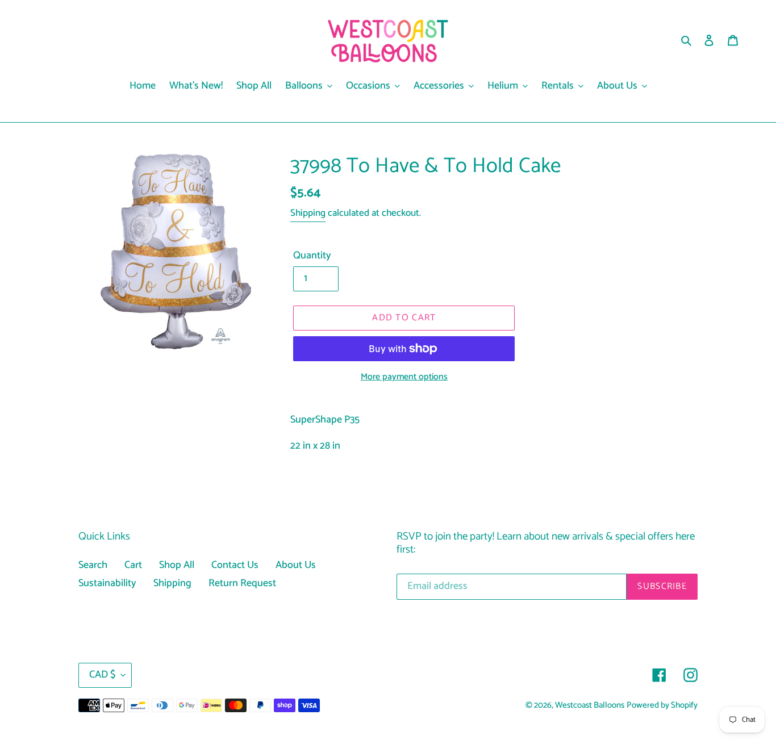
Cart (133, 565)
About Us (296, 565)
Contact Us (234, 565)
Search (92, 565)
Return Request (242, 583)
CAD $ (102, 674)
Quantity (312, 256)
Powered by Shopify (662, 705)
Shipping (308, 213)
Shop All (176, 565)
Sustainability (107, 583)
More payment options (404, 377)
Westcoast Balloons (589, 705)
